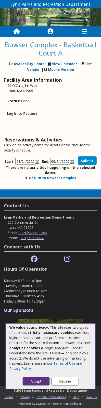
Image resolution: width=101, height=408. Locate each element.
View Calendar (64, 63)
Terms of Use (64, 363)
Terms (8, 397)
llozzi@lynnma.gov (32, 232)
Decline (65, 381)
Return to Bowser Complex (52, 177)
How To (91, 397)
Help (76, 397)
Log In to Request (22, 113)
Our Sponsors (18, 310)
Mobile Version (61, 69)
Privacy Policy (20, 368)
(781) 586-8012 (32, 237)
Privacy (25, 397)
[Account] (50, 31)
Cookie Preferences (51, 397)
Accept (36, 381)
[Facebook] (34, 259)
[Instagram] (67, 259)
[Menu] (84, 31)
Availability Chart (28, 63)
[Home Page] (16, 31)
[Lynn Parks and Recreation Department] (50, 17)
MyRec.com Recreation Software (59, 403)
